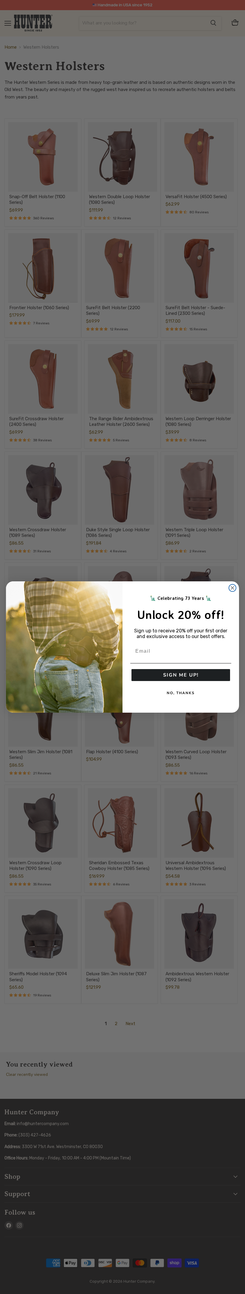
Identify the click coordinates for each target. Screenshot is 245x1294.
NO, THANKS (181, 693)
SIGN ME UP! (181, 675)
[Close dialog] (232, 587)
